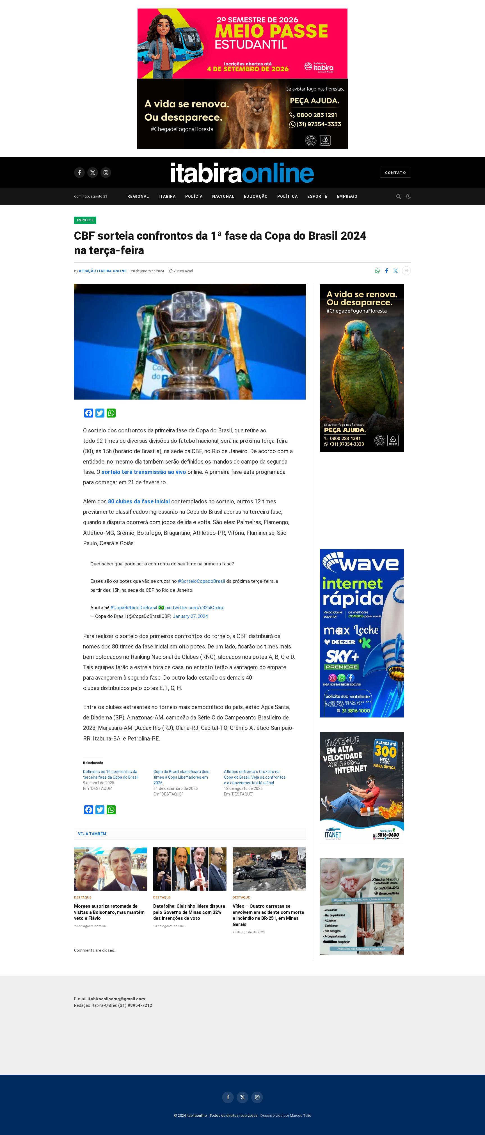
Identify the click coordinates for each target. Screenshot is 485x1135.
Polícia (194, 196)
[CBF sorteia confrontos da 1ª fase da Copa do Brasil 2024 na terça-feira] (190, 342)
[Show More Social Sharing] (406, 270)
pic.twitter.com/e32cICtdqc (194, 607)
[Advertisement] (365, 501)
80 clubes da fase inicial (139, 501)
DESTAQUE (82, 897)
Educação (256, 196)
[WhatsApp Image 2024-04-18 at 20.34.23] (362, 716)
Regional (138, 196)
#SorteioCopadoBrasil (201, 581)
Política (287, 196)
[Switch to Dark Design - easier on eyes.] (408, 196)
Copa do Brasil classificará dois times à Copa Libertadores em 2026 (181, 777)
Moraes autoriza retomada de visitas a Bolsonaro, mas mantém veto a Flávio (109, 912)
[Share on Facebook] (386, 270)
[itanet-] (362, 842)
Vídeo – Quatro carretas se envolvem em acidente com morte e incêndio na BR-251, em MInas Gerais (268, 915)
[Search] (398, 196)
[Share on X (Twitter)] (395, 270)
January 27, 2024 (190, 616)
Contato (395, 173)
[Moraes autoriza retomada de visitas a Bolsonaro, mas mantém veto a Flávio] (110, 869)
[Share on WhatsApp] (377, 270)
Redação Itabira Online (102, 271)
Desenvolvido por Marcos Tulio (285, 1115)
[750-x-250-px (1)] (242, 43)
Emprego (347, 196)
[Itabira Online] (242, 173)
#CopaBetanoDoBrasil (133, 607)
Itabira (167, 196)
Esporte (317, 196)
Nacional (223, 196)
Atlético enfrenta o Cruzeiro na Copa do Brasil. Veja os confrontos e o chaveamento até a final (255, 777)
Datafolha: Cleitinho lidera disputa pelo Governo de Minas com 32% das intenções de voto (189, 912)
